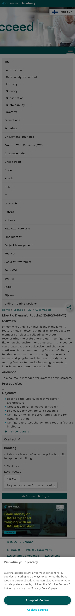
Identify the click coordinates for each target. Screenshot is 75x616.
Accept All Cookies (37, 600)
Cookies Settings (37, 609)
